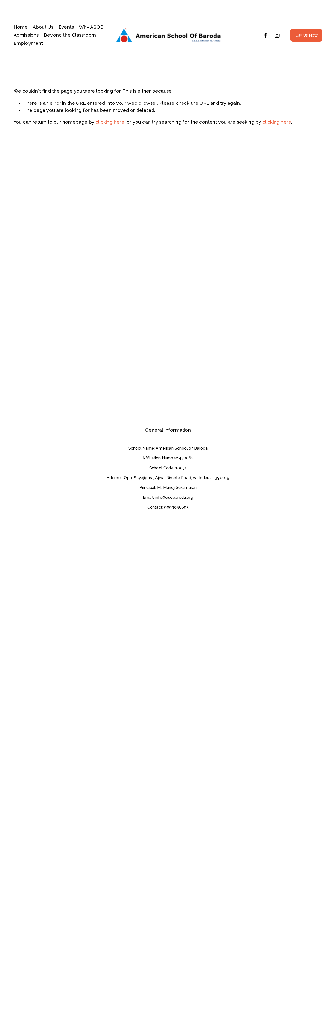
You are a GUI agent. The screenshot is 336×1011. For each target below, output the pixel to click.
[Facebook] (266, 35)
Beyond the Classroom (70, 35)
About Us (43, 27)
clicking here (109, 122)
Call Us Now (306, 35)
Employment (28, 43)
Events (66, 27)
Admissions (26, 35)
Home (21, 27)
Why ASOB (91, 27)
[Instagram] (277, 35)
